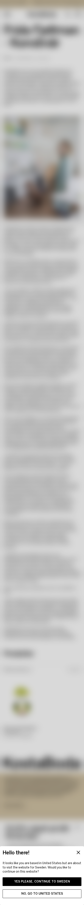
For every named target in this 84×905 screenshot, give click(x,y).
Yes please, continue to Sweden (42, 881)
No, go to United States (42, 893)
